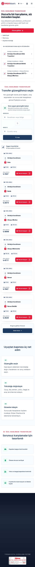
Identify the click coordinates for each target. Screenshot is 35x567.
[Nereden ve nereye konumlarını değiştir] (17, 123)
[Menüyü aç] (32, 3)
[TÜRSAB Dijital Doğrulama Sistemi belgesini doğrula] (17, 561)
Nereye (5, 127)
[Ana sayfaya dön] (8, 3)
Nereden (5, 113)
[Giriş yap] (27, 3)
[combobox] (17, 117)
